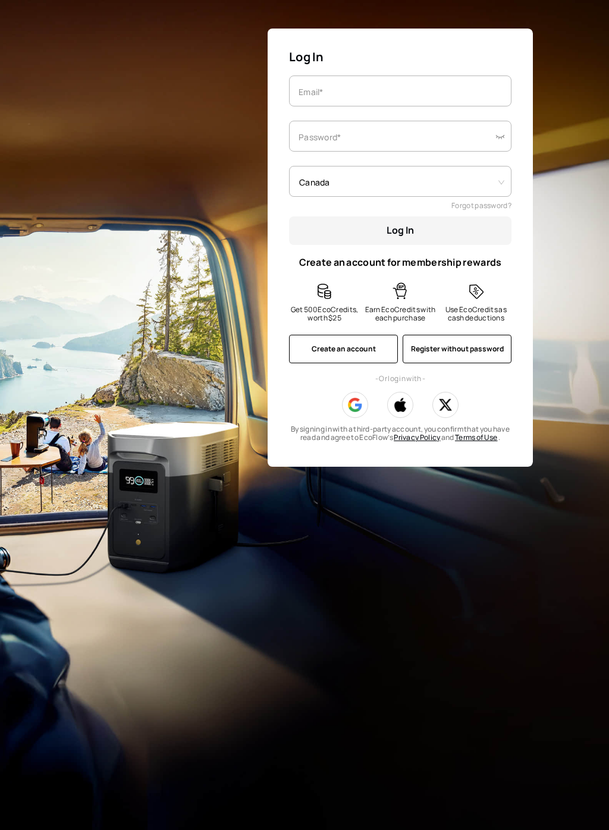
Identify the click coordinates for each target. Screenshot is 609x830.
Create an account (344, 349)
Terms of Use (476, 437)
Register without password (457, 349)
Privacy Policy (417, 437)
